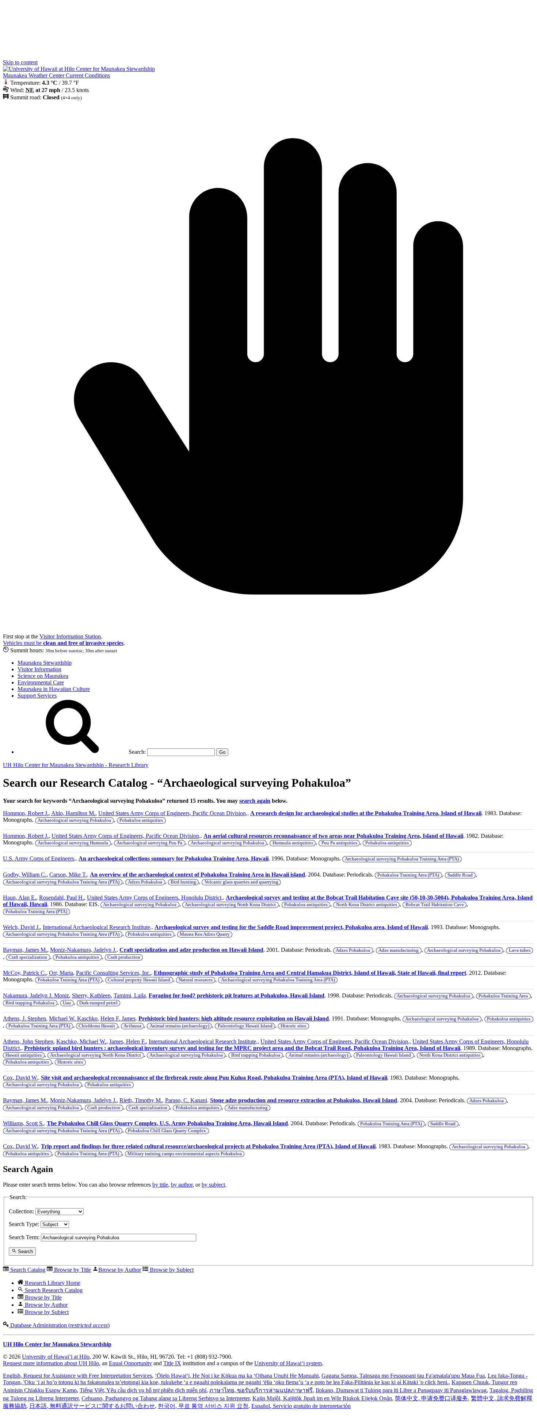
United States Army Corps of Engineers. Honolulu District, (155, 897)
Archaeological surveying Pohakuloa (74, 820)
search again (254, 801)
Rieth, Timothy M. (140, 1100)
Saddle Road (460, 875)
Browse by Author (119, 1270)
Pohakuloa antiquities (141, 820)
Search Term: (24, 1237)
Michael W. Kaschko (73, 1018)
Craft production (123, 957)
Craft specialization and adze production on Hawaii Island (191, 950)
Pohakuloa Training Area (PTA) (408, 875)
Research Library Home (51, 1283)
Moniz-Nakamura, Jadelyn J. (83, 950)
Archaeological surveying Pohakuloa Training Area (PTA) (402, 859)
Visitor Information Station (70, 636)
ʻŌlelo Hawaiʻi (237, 1376)
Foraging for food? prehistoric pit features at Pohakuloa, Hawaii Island (236, 995)
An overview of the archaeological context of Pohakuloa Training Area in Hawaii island (197, 874)
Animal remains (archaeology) (179, 1025)
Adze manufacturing (398, 950)
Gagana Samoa (403, 1376)
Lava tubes (519, 950)
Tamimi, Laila (130, 995)
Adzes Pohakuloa (145, 882)
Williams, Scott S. (23, 1123)
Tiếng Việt (143, 1390)
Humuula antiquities (293, 843)
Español (301, 1406)
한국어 (203, 1406)
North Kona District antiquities (366, 904)
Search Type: (24, 1224)
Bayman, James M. (25, 950)
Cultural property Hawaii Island (139, 979)
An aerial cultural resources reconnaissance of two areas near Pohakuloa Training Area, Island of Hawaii (333, 836)
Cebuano (165, 1398)
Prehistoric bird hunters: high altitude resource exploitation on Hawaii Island (233, 1018)
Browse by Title (72, 1270)
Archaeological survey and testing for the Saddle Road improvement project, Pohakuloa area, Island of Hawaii (291, 927)
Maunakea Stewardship (45, 663)
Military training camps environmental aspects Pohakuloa (184, 1153)
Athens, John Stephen (28, 1041)
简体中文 (431, 1398)
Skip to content (20, 62)
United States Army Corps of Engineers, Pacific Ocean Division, (172, 813)
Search (24, 1252)
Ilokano (401, 1390)
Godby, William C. (24, 874)
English (77, 1376)
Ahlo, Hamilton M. (73, 813)
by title (160, 1185)
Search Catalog (27, 1270)
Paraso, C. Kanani (186, 1100)
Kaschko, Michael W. (81, 1041)
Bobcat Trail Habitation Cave (434, 904)
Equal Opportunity (130, 1363)
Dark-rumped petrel (98, 1002)
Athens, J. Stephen (24, 1018)
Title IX (172, 1363)
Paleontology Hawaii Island (245, 1025)
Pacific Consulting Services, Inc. (113, 973)
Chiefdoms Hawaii (97, 1025)
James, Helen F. (127, 1041)
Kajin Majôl (322, 1398)
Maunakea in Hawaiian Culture (54, 689)
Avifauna (132, 1025)
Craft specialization (27, 957)
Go (222, 752)
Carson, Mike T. (68, 874)
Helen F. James (118, 1018)
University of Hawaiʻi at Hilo (56, 1357)
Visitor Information (39, 669)
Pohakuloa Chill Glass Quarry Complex (167, 1130)
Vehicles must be (63, 643)
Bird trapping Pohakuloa (29, 1002)
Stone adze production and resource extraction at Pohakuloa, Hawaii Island (303, 1100)
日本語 (92, 1406)
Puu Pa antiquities (339, 843)
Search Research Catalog (53, 1290)
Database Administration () (59, 1325)
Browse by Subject (171, 1270)
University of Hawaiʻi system (288, 1363)
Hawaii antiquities (23, 1055)
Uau (67, 1002)
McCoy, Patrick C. (24, 973)
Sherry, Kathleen (91, 995)
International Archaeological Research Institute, (97, 927)
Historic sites (293, 1025)
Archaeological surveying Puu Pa (149, 843)
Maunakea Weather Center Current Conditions (56, 75)
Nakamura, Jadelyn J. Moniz (36, 995)
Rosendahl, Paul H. (61, 897)
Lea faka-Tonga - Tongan (265, 1379)
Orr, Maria (61, 973)
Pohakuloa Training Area (503, 996)
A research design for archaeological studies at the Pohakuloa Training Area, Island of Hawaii (365, 813)
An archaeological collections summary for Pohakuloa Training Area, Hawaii (173, 858)
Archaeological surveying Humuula (73, 843)
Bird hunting (183, 882)
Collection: (21, 1211)
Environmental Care (41, 682)
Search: (136, 752)
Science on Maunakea (43, 676)
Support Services (37, 695)
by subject (213, 1185)
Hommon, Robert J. (26, 813)
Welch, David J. (21, 927)
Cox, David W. (20, 1078)
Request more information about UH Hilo (51, 1363)
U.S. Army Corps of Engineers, (39, 858)
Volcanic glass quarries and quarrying (241, 882)
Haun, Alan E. (19, 897)
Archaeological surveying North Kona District (230, 904)
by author (182, 1185)
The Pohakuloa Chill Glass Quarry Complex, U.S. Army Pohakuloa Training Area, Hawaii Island (167, 1123)
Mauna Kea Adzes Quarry (205, 934)
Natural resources (196, 979)
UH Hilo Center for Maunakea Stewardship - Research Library (75, 765)
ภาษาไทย (261, 1390)
